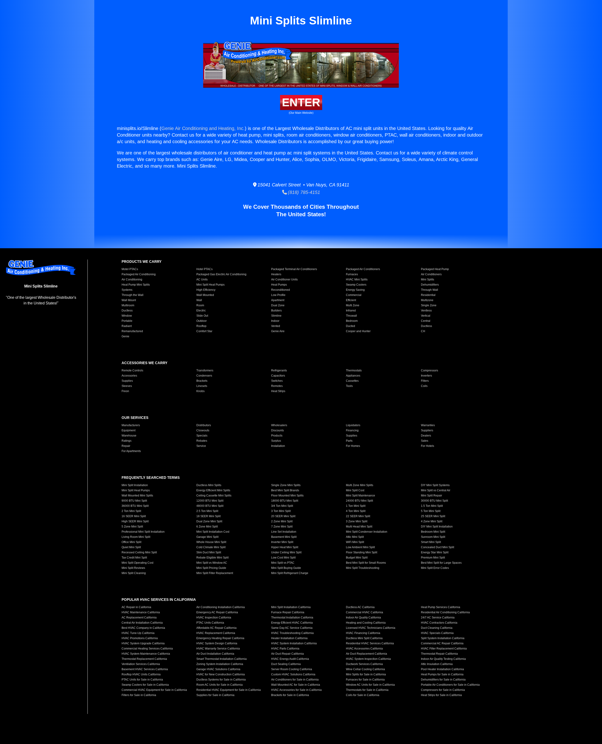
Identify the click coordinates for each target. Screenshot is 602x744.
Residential (428, 295)
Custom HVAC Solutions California (293, 674)
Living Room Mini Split (136, 537)
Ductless (127, 310)
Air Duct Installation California (215, 653)
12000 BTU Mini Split (209, 500)
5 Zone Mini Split (132, 526)
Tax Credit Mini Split (134, 557)
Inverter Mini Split (282, 542)
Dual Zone (278, 305)
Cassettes (352, 380)
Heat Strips (278, 391)
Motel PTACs (130, 269)
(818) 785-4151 (303, 192)
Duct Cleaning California (436, 628)
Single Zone (428, 305)
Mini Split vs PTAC (282, 562)
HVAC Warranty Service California (218, 648)
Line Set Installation (283, 531)
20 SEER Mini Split (283, 516)
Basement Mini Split (284, 537)
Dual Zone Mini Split (209, 521)
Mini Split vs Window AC (211, 562)
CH (423, 331)
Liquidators (353, 425)
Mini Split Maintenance (360, 495)
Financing (352, 430)
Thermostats (354, 370)
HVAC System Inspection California (368, 659)
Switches (277, 380)
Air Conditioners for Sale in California (295, 679)
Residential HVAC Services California (370, 643)
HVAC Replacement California (215, 633)
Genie (125, 336)
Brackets (201, 380)
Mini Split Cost (355, 490)
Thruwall (351, 315)
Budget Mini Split (357, 557)
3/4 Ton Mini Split (282, 506)
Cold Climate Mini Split (211, 547)
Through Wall (429, 289)
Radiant (127, 326)
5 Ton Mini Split (430, 511)
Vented (275, 326)
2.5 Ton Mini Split (207, 511)
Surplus (276, 440)
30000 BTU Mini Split (434, 500)
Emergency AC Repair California (217, 612)
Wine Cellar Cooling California (365, 669)
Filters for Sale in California (139, 695)
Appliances (353, 375)
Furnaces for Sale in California (365, 679)
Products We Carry (142, 262)
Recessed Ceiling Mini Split (139, 552)
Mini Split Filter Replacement (214, 573)
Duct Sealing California (286, 664)
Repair (126, 446)
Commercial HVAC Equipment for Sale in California (154, 690)
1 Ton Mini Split (355, 506)
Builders (276, 310)
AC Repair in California (136, 607)
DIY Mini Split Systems (435, 485)
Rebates (201, 440)
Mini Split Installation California (291, 607)
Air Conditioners (431, 274)
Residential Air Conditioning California (445, 612)
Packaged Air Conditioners (363, 269)
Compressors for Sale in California (443, 690)
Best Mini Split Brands (285, 490)
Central (425, 321)
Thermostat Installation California (292, 617)
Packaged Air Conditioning (139, 274)
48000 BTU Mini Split (209, 506)
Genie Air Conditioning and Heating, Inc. (203, 128)
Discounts (277, 430)
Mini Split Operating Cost (137, 562)
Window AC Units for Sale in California (370, 684)
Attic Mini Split (355, 537)
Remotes (277, 386)
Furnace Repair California (287, 612)
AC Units (202, 279)
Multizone (427, 300)
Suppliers (427, 430)
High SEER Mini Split (135, 521)
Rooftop (201, 326)
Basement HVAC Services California (145, 669)
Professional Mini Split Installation (143, 531)
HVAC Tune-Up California (138, 633)
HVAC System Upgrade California (143, 643)
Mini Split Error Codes (435, 568)
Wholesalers (279, 425)
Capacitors (278, 375)
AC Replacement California (139, 617)
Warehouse (129, 435)
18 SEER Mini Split (208, 516)
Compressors (429, 370)
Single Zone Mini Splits (286, 485)
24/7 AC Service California (438, 617)
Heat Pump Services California (440, 607)
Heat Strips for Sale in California (441, 695)
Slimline (276, 315)
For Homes (353, 446)
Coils (424, 386)
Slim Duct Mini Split (208, 552)
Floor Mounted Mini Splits (287, 495)
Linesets (201, 386)
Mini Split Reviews (133, 568)
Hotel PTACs (204, 269)
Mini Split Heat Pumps (210, 284)
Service (201, 446)
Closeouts (202, 430)
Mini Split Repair (431, 495)
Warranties (428, 425)
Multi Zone (352, 305)
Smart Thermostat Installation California (221, 659)
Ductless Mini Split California (364, 638)
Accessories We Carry (144, 363)
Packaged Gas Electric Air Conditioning (221, 274)
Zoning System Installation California (219, 664)
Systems (127, 289)
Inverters (426, 375)
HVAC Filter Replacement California (444, 648)
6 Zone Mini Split (207, 526)
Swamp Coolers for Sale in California (145, 684)
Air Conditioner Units (284, 279)
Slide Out (202, 315)
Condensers (204, 375)
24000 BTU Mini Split (359, 500)
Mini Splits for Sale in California (366, 674)
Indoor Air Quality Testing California (443, 659)
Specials (201, 435)
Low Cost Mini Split (283, 557)
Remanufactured (132, 331)
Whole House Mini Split (211, 542)
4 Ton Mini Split (355, 511)
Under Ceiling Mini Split (286, 552)
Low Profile (278, 295)
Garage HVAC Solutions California (218, 669)
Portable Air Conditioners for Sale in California (450, 684)
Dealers (426, 435)
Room (200, 305)
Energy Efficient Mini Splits (213, 490)
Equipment (128, 430)
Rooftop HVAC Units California (141, 674)
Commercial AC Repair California (442, 643)
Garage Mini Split (207, 537)
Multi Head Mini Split (359, 526)
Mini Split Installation (135, 485)
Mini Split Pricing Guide (211, 568)
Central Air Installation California (142, 622)
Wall (199, 300)
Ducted (350, 326)
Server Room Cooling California (291, 669)
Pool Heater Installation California (442, 669)
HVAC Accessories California (364, 648)
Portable (127, 321)
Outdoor (201, 321)
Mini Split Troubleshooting (362, 568)
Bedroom (352, 321)
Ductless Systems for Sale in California (221, 679)
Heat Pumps (279, 284)
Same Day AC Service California (292, 628)
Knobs (200, 391)
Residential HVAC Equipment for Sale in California (228, 690)
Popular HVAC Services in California (159, 600)
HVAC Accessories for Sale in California (296, 690)
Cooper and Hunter (358, 331)
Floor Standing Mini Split (361, 552)
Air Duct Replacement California (366, 653)
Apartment (277, 300)
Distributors (203, 425)
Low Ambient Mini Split (360, 547)
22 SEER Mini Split (358, 516)
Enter (301, 102)
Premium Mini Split (433, 557)
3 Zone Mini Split (356, 521)
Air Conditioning (132, 279)
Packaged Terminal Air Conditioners (294, 269)
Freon (125, 391)
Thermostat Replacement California (144, 659)
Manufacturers (131, 425)
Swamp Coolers (356, 284)
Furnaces (352, 274)
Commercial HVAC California (364, 612)
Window (127, 315)
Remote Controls (132, 370)
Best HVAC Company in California (143, 628)
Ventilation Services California (141, 664)
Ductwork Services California (364, 664)
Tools (349, 386)
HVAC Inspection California (213, 617)
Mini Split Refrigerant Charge (289, 573)
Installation (278, 446)
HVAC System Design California (216, 643)
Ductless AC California (360, 607)
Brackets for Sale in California (290, 695)
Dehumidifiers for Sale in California (443, 679)
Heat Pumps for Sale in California (442, 674)
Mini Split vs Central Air (435, 490)
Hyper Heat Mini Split (284, 547)
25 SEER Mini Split (433, 516)
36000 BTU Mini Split (135, 506)
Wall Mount (129, 300)
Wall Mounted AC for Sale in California (295, 684)
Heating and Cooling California (366, 622)
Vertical (425, 315)
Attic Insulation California (437, 664)
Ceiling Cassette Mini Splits (213, 495)
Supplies (127, 380)
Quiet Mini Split (131, 547)
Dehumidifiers (430, 284)
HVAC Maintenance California (141, 612)
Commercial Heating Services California (147, 648)
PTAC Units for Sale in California (142, 679)
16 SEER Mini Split (134, 516)
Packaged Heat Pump (435, 269)
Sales (424, 440)
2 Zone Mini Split (282, 521)
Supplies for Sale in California (215, 695)
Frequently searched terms (151, 478)
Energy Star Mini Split (434, 552)
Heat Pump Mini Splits (136, 284)
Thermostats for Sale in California (367, 690)
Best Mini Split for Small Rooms (366, 562)
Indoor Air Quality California (363, 617)
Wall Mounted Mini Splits (137, 495)
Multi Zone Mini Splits (359, 485)
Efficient (351, 300)
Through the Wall (132, 295)
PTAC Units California (210, 622)
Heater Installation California (289, 638)
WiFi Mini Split (355, 542)
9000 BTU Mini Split (134, 500)
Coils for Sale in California (362, 695)
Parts (349, 440)
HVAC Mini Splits (357, 279)
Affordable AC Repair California (216, 628)
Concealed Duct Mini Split (437, 547)
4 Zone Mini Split (431, 521)
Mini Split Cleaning (134, 573)
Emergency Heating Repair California (220, 638)
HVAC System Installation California (294, 643)
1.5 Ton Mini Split (432, 506)
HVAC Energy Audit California (290, 659)
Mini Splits (427, 279)
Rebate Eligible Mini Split (212, 557)
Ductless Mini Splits (208, 485)
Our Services (135, 418)
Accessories (129, 375)
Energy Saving (355, 289)
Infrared (351, 310)
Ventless (426, 310)
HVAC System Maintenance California (146, 653)
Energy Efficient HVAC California (292, 622)
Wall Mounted (205, 295)
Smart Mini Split (431, 542)
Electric (201, 310)
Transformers (204, 370)
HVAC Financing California (363, 633)
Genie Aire (278, 331)
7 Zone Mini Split (282, 526)
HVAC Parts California (285, 648)
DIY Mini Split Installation (437, 526)
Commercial (353, 295)
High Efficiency (205, 289)
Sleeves (127, 386)
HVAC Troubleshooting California (292, 633)
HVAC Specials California (437, 633)
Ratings (126, 440)
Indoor (275, 321)
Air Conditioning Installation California (220, 607)
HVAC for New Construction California (220, 674)
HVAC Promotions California (140, 638)
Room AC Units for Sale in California (219, 684)
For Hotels (427, 446)
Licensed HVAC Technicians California (370, 628)
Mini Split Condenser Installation (366, 531)
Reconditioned (280, 289)
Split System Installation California (442, 638)
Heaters (276, 274)
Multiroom (128, 305)
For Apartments (131, 451)
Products (276, 435)
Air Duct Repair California (287, 653)
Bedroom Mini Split (433, 531)
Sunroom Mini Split (433, 537)
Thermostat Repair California (439, 653)
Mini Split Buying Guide (286, 568)
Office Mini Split (131, 542)
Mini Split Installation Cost (212, 531)
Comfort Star (204, 331)
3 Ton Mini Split (281, 511)
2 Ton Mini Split (131, 511)
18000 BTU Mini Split (284, 500)
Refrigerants (279, 370)
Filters (425, 380)
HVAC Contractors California (439, 622)
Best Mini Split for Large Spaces (441, 562)
